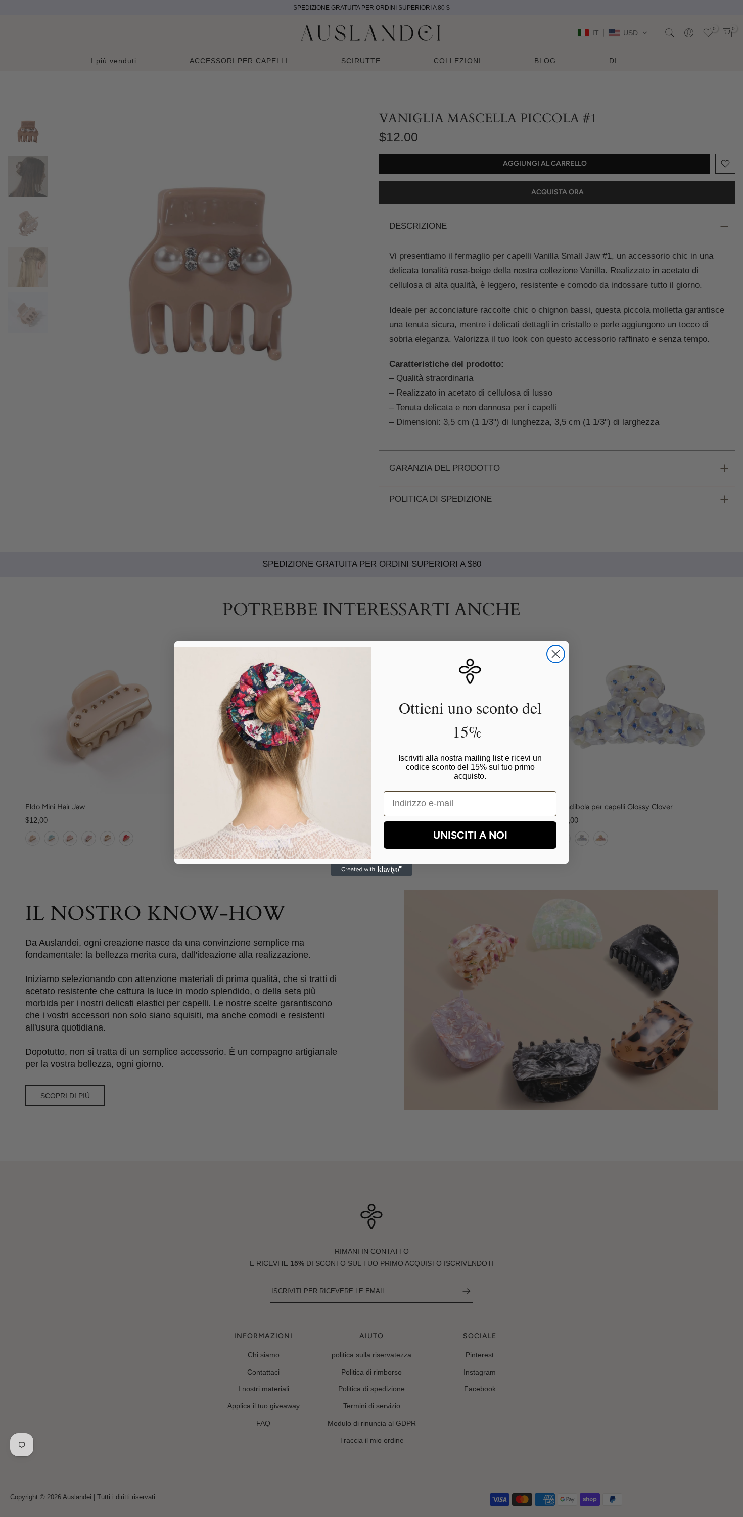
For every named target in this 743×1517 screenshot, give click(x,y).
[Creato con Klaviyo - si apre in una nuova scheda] (371, 870)
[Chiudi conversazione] (556, 654)
